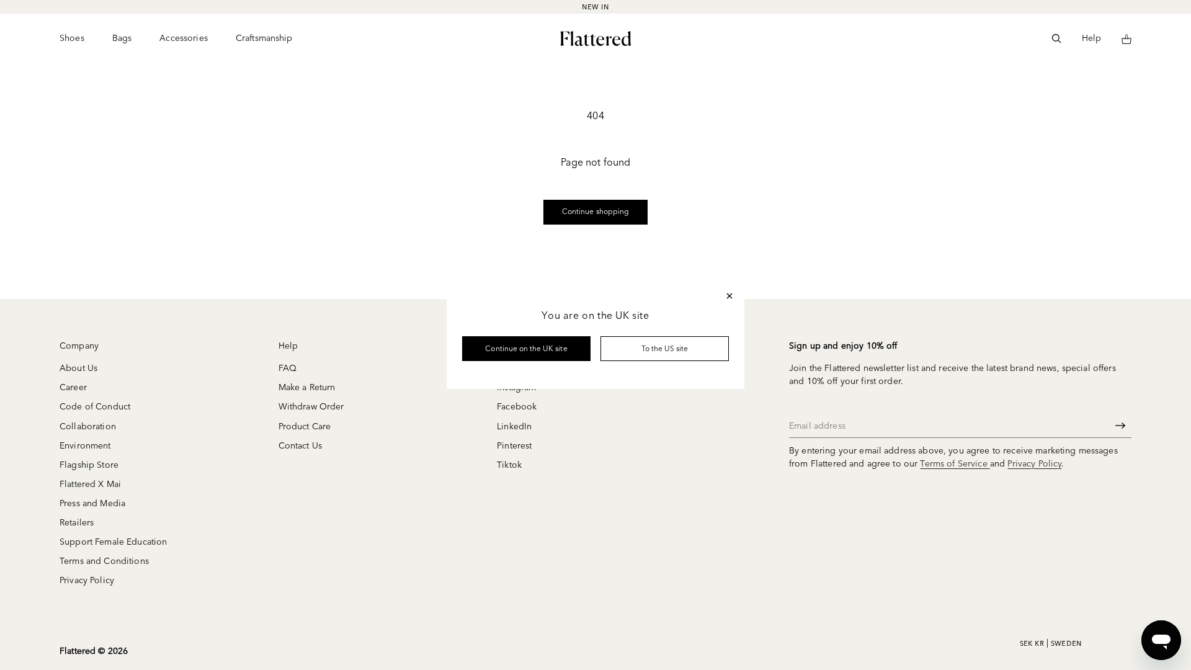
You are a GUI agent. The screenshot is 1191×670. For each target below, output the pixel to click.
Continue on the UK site (526, 348)
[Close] (729, 295)
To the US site (665, 348)
